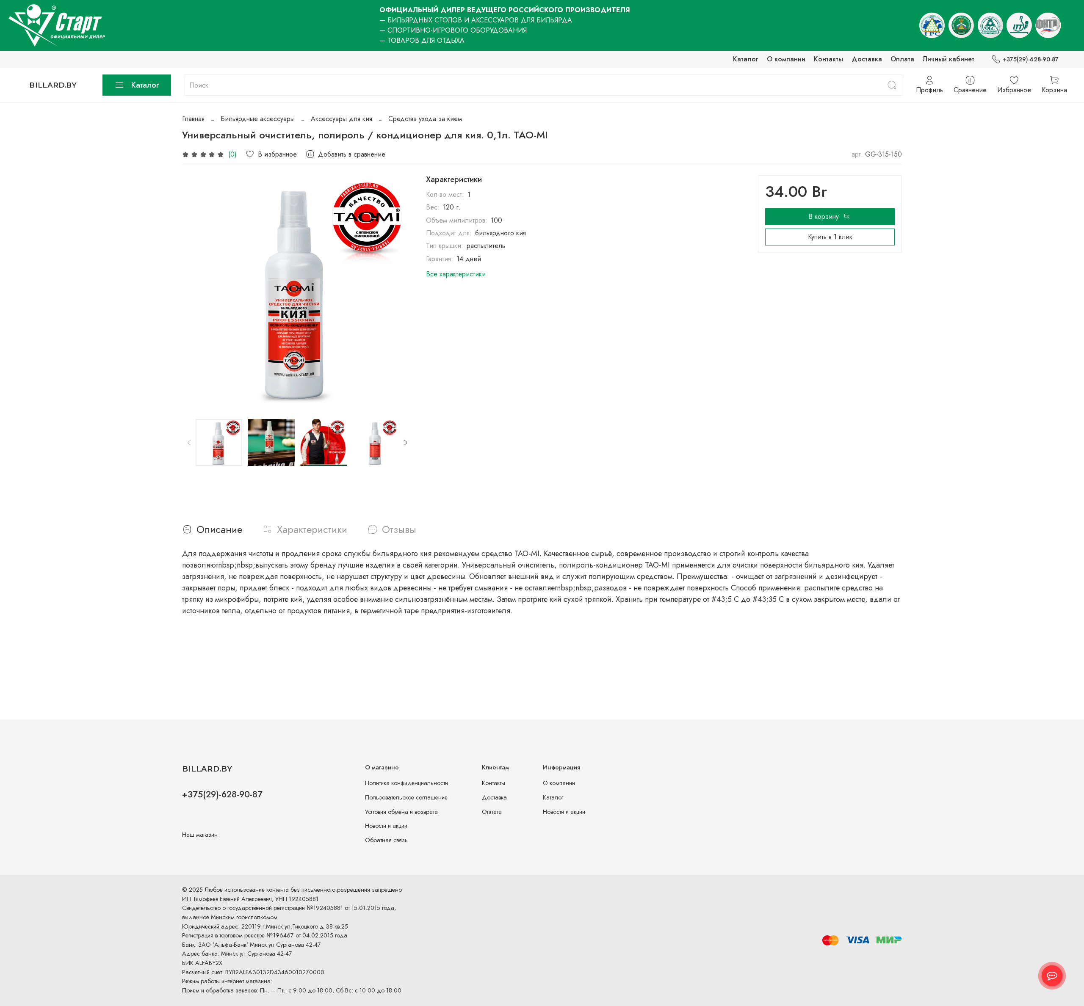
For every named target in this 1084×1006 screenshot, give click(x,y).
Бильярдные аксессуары (258, 119)
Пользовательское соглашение (406, 797)
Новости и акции (386, 825)
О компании (786, 59)
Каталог (745, 59)
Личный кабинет (948, 59)
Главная (193, 119)
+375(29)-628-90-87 (1031, 59)
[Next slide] (399, 290)
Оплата (902, 59)
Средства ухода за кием (425, 119)
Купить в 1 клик (830, 237)
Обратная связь (386, 840)
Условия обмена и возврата (401, 812)
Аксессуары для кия (341, 119)
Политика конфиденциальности (406, 783)
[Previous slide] (195, 290)
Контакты (828, 59)
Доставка (867, 59)
